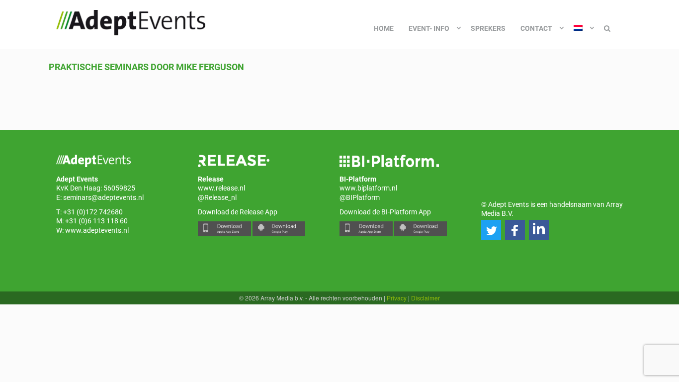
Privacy (397, 297)
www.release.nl (221, 188)
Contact (536, 28)
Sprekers (488, 28)
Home (384, 28)
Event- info (429, 28)
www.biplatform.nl (368, 188)
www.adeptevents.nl (97, 230)
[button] (491, 230)
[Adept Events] (130, 21)
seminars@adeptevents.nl (103, 197)
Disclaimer (425, 297)
